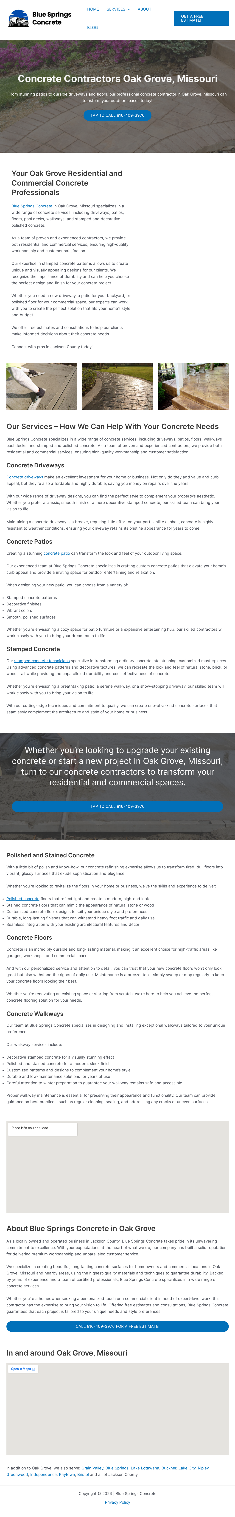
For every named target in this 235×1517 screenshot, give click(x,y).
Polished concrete (22, 898)
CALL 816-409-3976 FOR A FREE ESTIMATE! (117, 1326)
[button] (127, 9)
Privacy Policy (117, 1502)
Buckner (169, 1468)
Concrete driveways (24, 477)
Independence (43, 1474)
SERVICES (116, 9)
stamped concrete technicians (42, 660)
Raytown (67, 1474)
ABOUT (144, 9)
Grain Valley (92, 1468)
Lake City (187, 1468)
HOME (93, 9)
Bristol (83, 1474)
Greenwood (17, 1474)
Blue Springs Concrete (31, 206)
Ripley (203, 1468)
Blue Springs (117, 1468)
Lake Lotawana (145, 1468)
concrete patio (57, 553)
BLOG (92, 27)
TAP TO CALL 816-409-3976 (117, 115)
